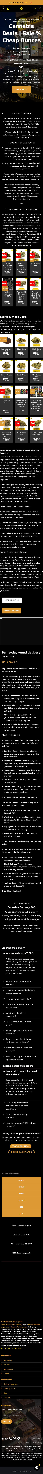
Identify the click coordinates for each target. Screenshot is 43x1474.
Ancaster (23, 79)
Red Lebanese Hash (6, 350)
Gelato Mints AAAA (21, 376)
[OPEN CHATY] (37, 1468)
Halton (13, 76)
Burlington (33, 71)
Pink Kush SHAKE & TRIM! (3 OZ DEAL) (35, 295)
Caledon (36, 82)
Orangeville (21, 76)
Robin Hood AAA (35, 264)
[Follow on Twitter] (14, 1438)
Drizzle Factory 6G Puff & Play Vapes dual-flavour (21, 404)
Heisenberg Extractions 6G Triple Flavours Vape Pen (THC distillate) (36, 405)
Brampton (27, 82)
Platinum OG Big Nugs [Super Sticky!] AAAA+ (21, 296)
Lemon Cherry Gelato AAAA (37, 433)
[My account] (8, 8)
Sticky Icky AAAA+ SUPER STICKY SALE (21, 266)
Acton (31, 74)
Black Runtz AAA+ (36, 350)
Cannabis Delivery (16, 1325)
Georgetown (22, 74)
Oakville (6, 74)
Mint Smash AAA (36, 376)
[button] (3, 8)
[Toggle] (4, 953)
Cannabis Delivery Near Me (25, 209)
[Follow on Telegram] (18, 1438)
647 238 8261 (24, 163)
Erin (29, 76)
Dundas (15, 79)
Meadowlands (34, 79)
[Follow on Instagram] (10, 1438)
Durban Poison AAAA (6, 376)
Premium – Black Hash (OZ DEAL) (8, 294)
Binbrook (7, 82)
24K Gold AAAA (6, 402)
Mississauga (17, 82)
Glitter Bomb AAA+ (21, 350)
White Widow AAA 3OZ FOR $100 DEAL (7, 266)
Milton (13, 74)
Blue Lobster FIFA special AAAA (6, 434)
